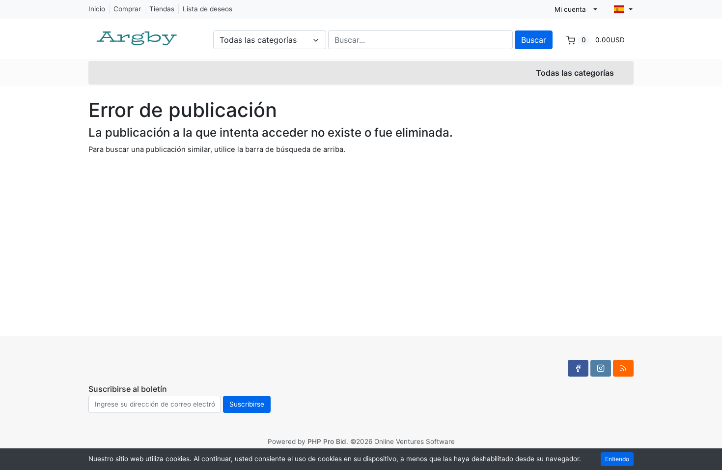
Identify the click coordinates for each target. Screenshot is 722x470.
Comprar (127, 9)
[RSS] (623, 368)
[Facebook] (578, 368)
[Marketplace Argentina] (137, 33)
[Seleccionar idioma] (623, 9)
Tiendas (161, 9)
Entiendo (617, 459)
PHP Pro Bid (326, 441)
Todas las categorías (575, 73)
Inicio (96, 9)
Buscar (533, 40)
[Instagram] (600, 368)
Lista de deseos (207, 9)
